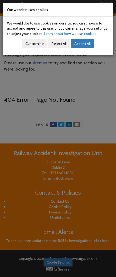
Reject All (59, 43)
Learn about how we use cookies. (70, 33)
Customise (34, 43)
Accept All (82, 43)
